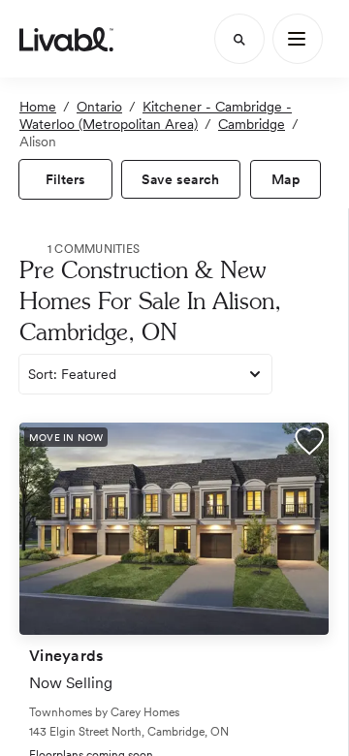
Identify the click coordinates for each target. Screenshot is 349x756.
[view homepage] (66, 38)
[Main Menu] (297, 39)
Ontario (99, 106)
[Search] (239, 39)
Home (37, 106)
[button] (309, 443)
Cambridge (251, 124)
